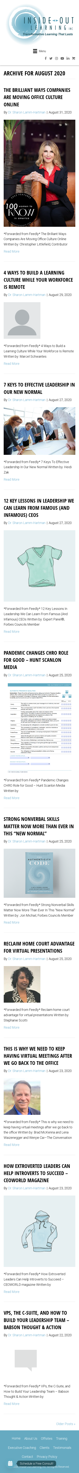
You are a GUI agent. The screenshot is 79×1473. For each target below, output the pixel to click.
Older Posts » (65, 1424)
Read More (11, 251)
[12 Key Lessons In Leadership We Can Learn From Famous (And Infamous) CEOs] (39, 566)
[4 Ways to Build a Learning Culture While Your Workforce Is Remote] (22, 320)
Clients (44, 1448)
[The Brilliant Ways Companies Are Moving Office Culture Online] (39, 173)
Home (16, 1438)
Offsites (46, 1438)
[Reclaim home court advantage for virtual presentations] (22, 984)
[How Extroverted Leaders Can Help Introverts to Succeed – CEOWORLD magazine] (39, 1231)
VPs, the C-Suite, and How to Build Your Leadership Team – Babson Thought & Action (36, 1319)
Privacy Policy (47, 1457)
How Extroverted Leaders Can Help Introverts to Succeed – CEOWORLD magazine (37, 1173)
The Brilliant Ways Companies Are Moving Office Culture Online (37, 97)
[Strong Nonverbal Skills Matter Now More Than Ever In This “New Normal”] (39, 873)
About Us (30, 1438)
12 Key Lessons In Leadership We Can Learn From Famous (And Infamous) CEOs (39, 507)
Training (61, 1438)
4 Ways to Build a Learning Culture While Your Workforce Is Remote (38, 279)
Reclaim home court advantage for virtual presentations (39, 947)
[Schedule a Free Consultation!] (10, 1463)
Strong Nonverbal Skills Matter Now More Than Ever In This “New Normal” (39, 826)
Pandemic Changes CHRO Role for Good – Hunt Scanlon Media (36, 659)
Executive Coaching (22, 1448)
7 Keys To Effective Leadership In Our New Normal (39, 388)
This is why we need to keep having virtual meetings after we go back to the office (38, 1055)
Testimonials (62, 1448)
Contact (27, 1457)
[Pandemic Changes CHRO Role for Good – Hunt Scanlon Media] (39, 727)
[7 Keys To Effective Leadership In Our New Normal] (39, 430)
